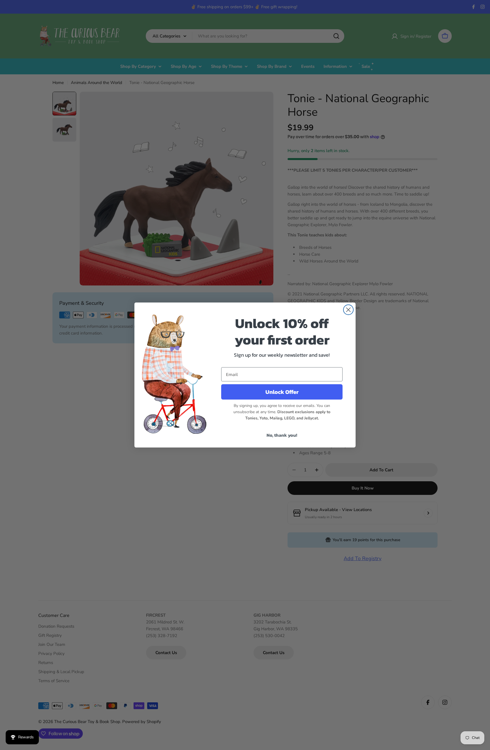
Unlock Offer (282, 392)
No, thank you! (282, 435)
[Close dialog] (348, 310)
